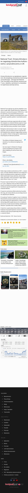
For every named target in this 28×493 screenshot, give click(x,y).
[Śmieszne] (8, 222)
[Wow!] (13, 222)
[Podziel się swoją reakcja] (5, 72)
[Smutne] (16, 222)
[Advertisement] (14, 13)
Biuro (2, 458)
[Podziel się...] (14, 72)
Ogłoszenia (4, 393)
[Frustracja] (19, 222)
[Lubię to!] (2, 222)
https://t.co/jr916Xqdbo (9, 157)
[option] (13, 396)
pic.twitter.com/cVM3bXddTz (10, 161)
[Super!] (5, 222)
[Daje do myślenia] (10, 222)
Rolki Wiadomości (6, 272)
